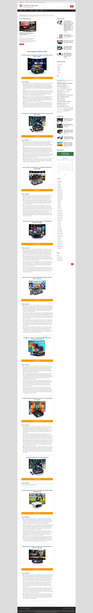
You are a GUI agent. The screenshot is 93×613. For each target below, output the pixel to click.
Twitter (41, 2)
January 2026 (59, 192)
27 (65, 169)
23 (72, 167)
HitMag (72, 608)
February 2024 (59, 230)
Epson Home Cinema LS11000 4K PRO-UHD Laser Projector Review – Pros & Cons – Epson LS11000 (68, 55)
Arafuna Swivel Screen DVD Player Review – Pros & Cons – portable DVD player (68, 41)
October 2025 (59, 197)
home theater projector (61, 90)
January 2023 (59, 244)
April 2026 (59, 187)
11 (60, 165)
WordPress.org (59, 260)
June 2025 (59, 203)
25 (60, 169)
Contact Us (31, 2)
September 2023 (60, 236)
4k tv (65, 80)
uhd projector (71, 107)
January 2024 (59, 231)
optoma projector (61, 98)
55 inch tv (72, 80)
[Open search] (73, 10)
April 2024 (59, 226)
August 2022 (59, 248)
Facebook (38, 2)
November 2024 (60, 215)
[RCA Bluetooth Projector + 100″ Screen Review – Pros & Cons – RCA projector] (60, 118)
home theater (69, 89)
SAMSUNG (36, 10)
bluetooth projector (62, 86)
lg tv (64, 93)
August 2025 (59, 200)
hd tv (66, 89)
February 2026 (59, 190)
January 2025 (59, 212)
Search (72, 6)
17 (58, 167)
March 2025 (59, 208)
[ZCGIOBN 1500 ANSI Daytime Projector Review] (27, 26)
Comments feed (60, 258)
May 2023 (59, 238)
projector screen (61, 103)
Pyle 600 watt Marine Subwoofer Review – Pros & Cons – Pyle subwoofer (68, 35)
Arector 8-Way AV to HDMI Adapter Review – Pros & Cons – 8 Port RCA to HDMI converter (68, 131)
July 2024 (59, 221)
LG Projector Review (60, 93)
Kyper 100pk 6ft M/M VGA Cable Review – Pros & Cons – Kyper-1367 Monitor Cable (69, 137)
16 (72, 165)
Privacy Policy (27, 2)
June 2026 (59, 184)
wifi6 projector (61, 110)
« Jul (65, 174)
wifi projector (66, 110)
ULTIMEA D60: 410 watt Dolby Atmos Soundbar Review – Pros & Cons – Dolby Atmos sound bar (68, 48)
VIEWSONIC (42, 10)
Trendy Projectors (30, 5)
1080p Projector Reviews (65, 83)
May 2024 (59, 225)
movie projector (69, 95)
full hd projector (59, 89)
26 (62, 169)
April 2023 (59, 239)
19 (62, 167)
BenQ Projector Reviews (62, 85)
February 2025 (59, 210)
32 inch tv (68, 80)
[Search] (72, 264)
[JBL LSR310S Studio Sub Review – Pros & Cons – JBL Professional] (60, 124)
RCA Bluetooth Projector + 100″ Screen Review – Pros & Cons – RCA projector (68, 119)
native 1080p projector (63, 96)
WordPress (68, 608)
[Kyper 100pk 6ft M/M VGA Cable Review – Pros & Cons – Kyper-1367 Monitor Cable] (60, 136)
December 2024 (60, 213)
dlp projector (68, 86)
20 (65, 167)
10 (58, 165)
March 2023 (59, 241)
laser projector (60, 91)
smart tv (67, 106)
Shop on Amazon (37, 136)
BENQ (21, 10)
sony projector (59, 107)
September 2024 (60, 218)
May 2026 (59, 185)
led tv (68, 91)
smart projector (61, 106)
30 (72, 169)
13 (65, 165)
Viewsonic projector (68, 109)
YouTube (44, 2)
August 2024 (59, 220)
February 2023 (59, 243)
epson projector (63, 88)
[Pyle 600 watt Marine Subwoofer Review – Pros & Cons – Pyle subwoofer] (60, 34)
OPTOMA (31, 10)
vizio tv (58, 110)
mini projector (61, 95)
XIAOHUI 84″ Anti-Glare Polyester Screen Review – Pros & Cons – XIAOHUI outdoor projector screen (68, 144)
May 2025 (59, 205)
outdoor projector (61, 100)
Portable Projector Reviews (64, 101)
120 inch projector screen (60, 81)
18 (60, 167)
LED (46, 10)
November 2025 (60, 195)
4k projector (60, 80)
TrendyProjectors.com (30, 35)
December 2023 (60, 233)
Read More (21, 44)
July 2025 (59, 202)
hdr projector (63, 89)
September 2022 (60, 246)
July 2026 (59, 182)
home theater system (68, 90)
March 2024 (59, 228)
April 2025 (59, 207)
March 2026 (59, 189)
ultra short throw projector (60, 109)
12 (62, 165)
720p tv (65, 81)
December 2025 (60, 194)
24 (58, 169)
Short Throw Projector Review (62, 104)
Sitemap (35, 2)
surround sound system (64, 107)
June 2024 (59, 223)
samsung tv (67, 103)
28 (67, 169)
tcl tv (68, 107)
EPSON (25, 10)
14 (67, 165)
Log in (58, 255)
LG (28, 10)
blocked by (66, 154)
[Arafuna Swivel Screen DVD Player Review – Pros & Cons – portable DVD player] (60, 40)
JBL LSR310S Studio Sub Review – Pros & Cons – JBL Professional (68, 125)
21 (67, 167)
